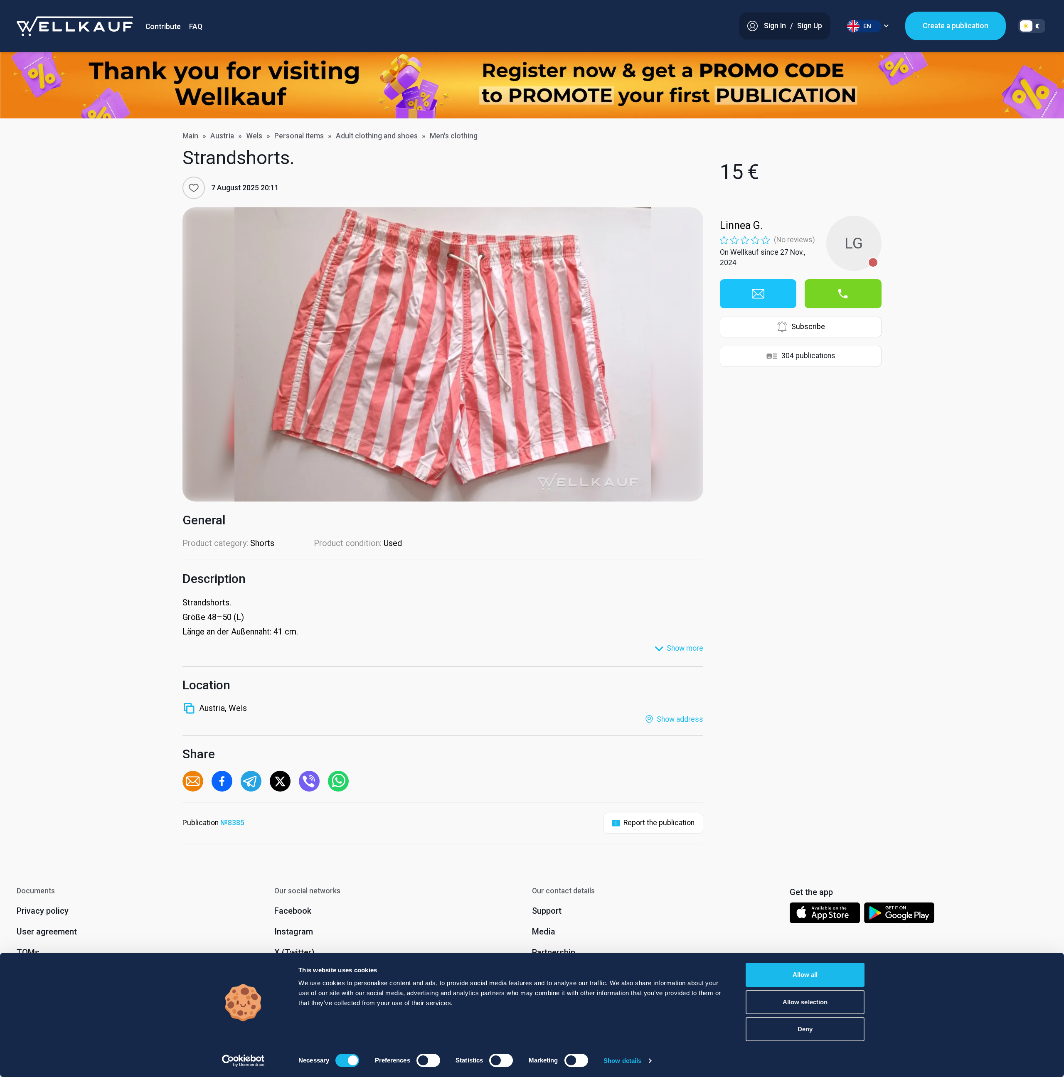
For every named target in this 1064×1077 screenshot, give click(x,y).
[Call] (843, 293)
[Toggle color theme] (1031, 26)
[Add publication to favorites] (193, 188)
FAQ (195, 26)
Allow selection (805, 1002)
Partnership (553, 952)
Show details (622, 1060)
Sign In (775, 26)
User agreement (47, 932)
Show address (680, 719)
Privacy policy (43, 911)
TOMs (28, 952)
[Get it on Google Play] (899, 914)
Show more (685, 648)
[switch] (428, 1060)
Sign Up (809, 26)
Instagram (293, 932)
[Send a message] (758, 293)
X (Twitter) (294, 952)
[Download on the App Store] (825, 914)
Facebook (292, 911)
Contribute (163, 26)
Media (543, 932)
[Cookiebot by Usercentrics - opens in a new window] (243, 1061)
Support (547, 911)
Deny (805, 1029)
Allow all (805, 974)
